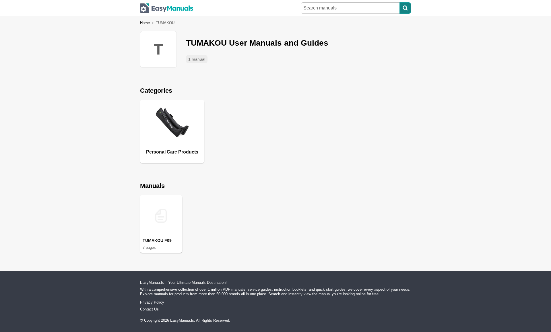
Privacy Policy (152, 302)
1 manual (196, 59)
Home (145, 23)
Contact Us (149, 309)
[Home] (166, 8)
